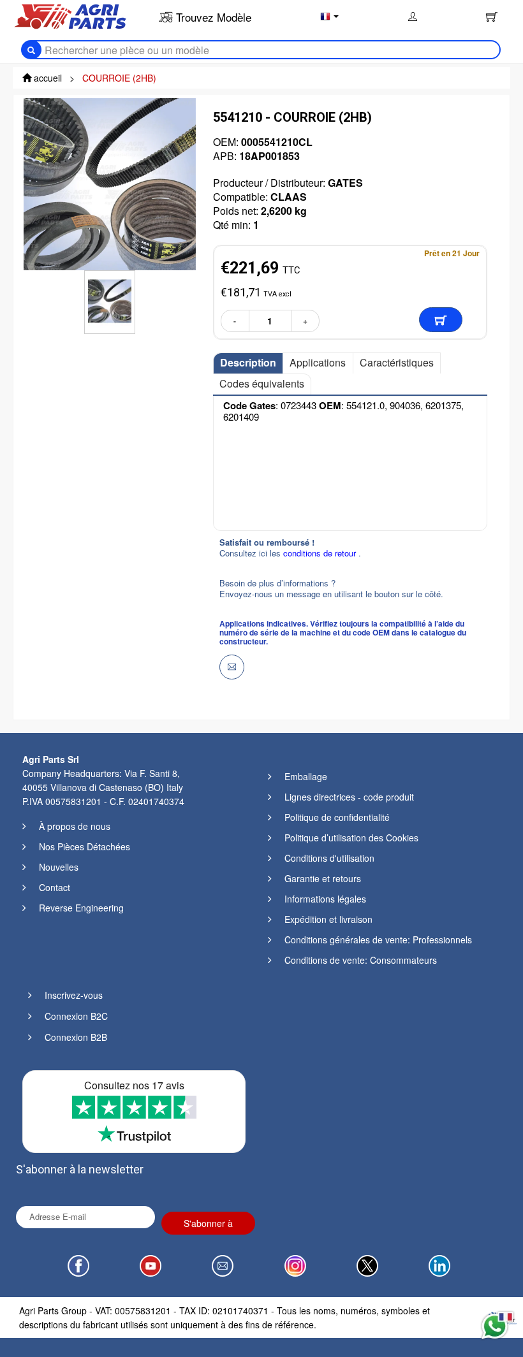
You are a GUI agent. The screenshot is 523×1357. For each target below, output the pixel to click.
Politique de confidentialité (337, 817)
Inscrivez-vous (74, 995)
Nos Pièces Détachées (84, 846)
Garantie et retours (322, 878)
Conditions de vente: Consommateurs (360, 960)
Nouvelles (58, 866)
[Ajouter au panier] (440, 319)
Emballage (305, 776)
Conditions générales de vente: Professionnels (378, 939)
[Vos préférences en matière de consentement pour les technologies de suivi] (22, 1335)
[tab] (248, 363)
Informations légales (325, 898)
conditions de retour (320, 553)
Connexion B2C (76, 1016)
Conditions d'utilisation (329, 858)
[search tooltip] (31, 49)
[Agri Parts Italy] (70, 15)
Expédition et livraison (328, 919)
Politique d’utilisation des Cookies (351, 837)
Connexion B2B (76, 1037)
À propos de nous (74, 826)
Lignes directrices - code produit (349, 796)
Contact (54, 887)
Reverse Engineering (81, 907)
